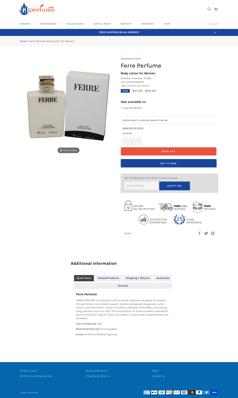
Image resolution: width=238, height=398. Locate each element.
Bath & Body (103, 23)
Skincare (147, 23)
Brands (25, 23)
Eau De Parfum (133, 108)
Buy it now (169, 163)
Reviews (123, 285)
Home (23, 41)
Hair (167, 23)
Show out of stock (132, 128)
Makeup (126, 23)
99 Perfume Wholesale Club (36, 376)
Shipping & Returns (98, 376)
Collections (75, 23)
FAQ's (155, 370)
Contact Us (158, 376)
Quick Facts (84, 278)
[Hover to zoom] (68, 105)
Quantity (127, 133)
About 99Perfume (96, 370)
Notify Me (174, 186)
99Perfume (33, 392)
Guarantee (162, 278)
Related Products (108, 278)
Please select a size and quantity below (145, 120)
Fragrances (48, 23)
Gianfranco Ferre (131, 58)
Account (214, 23)
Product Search (29, 370)
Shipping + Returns (138, 278)
